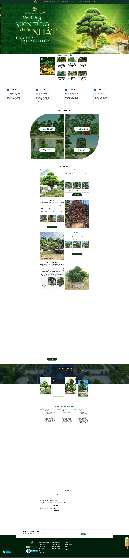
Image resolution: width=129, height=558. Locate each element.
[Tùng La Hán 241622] (43, 284)
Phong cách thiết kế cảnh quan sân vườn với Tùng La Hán (61, 81)
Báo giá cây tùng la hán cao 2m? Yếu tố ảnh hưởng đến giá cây (72, 68)
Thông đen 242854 (85, 253)
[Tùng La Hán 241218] (60, 284)
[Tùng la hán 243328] (68, 188)
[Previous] (4, 30)
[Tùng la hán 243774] (77, 188)
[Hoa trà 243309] (60, 221)
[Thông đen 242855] (77, 247)
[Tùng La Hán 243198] (52, 284)
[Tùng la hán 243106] (85, 188)
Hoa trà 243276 (43, 226)
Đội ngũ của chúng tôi (81, 1)
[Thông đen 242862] (68, 247)
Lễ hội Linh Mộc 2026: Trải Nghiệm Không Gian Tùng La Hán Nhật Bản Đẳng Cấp (61, 68)
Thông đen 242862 (69, 253)
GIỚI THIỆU (51, 1)
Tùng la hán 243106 (85, 193)
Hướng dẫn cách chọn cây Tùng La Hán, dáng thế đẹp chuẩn (82, 68)
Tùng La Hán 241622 (44, 289)
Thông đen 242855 (77, 253)
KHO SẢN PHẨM (57, 1)
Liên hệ (88, 1)
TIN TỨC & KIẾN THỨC (65, 1)
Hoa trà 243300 (52, 226)
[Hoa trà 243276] (43, 221)
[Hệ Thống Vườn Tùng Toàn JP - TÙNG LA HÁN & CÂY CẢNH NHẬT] (38, 2)
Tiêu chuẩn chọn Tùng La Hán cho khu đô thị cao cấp (72, 81)
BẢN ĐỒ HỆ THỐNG (72, 1)
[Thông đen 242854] (85, 247)
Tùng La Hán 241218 (60, 289)
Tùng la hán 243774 (77, 193)
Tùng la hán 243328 (69, 193)
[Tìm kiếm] (94, 2)
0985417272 (8, 552)
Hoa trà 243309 (60, 226)
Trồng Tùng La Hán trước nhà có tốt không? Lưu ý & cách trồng (83, 82)
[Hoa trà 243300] (52, 221)
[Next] (125, 30)
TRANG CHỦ (46, 1)
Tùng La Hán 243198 (52, 289)
